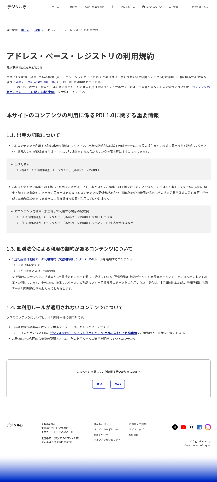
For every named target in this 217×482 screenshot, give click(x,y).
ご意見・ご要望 (137, 424)
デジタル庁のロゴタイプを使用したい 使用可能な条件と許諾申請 (93, 333)
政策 (37, 30)
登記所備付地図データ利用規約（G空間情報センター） (51, 259)
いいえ (117, 384)
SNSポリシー (101, 434)
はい (99, 384)
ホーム (25, 30)
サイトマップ (136, 429)
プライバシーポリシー (106, 429)
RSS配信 (133, 434)
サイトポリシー (102, 424)
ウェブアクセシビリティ (107, 439)
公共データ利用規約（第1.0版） (36, 82)
